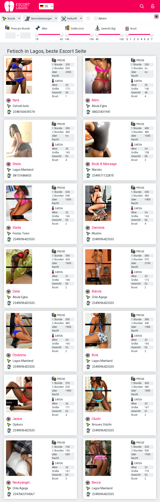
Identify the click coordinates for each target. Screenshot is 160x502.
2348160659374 (24, 112)
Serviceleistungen (41, 18)
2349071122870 (103, 175)
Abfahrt (102, 18)
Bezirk (11, 18)
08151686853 (22, 175)
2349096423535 (24, 239)
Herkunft (71, 18)
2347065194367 (24, 494)
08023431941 (101, 112)
